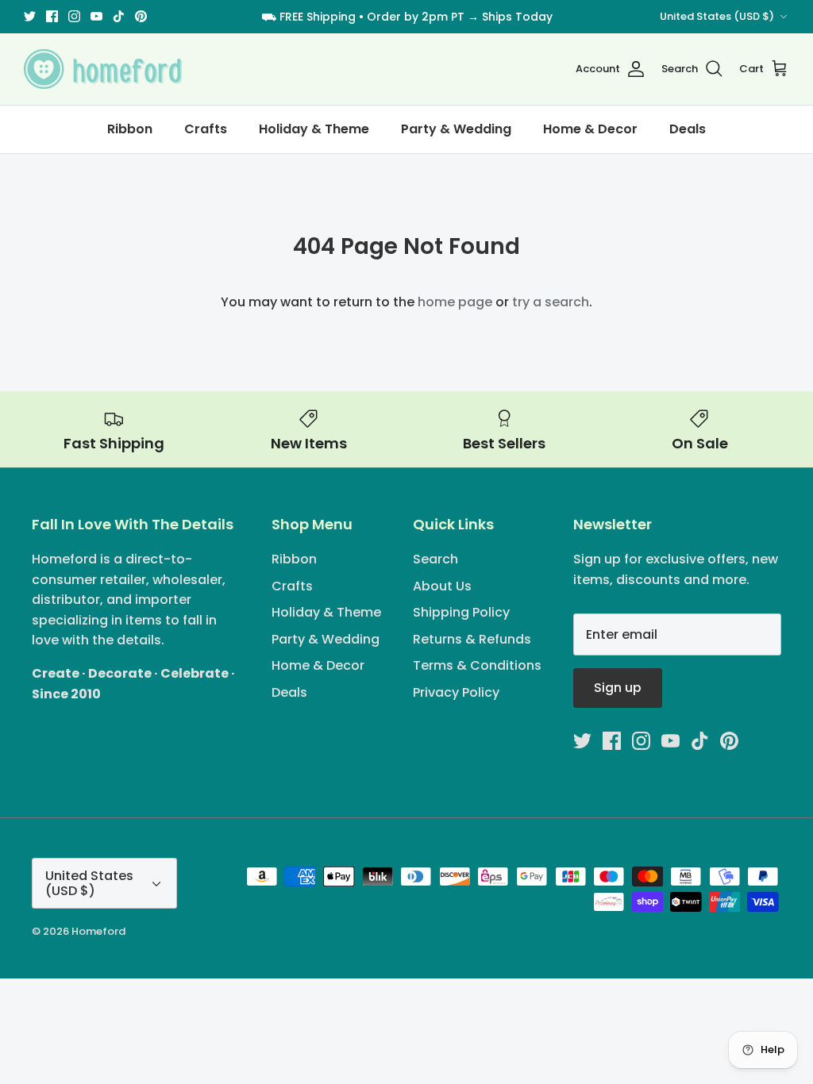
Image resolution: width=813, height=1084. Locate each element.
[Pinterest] (141, 16)
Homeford (98, 931)
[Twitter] (30, 16)
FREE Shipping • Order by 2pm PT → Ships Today (416, 17)
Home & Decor (590, 129)
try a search (550, 302)
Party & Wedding (456, 129)
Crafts (205, 129)
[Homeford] (103, 69)
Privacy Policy (456, 692)
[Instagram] (74, 16)
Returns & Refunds (472, 639)
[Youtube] (96, 16)
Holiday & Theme (314, 129)
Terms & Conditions (477, 665)
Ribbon (129, 129)
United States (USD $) (717, 16)
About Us (442, 586)
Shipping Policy (461, 612)
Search (435, 559)
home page (455, 302)
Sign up (618, 687)
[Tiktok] (119, 16)
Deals (687, 129)
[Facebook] (52, 16)
